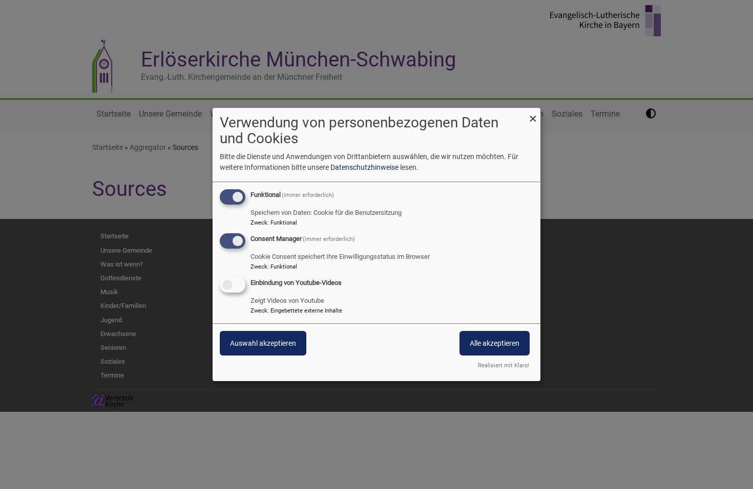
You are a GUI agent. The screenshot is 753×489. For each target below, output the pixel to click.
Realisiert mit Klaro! (503, 365)
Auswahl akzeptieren (263, 343)
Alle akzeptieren (494, 343)
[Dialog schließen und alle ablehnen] (532, 114)
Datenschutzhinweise (364, 167)
